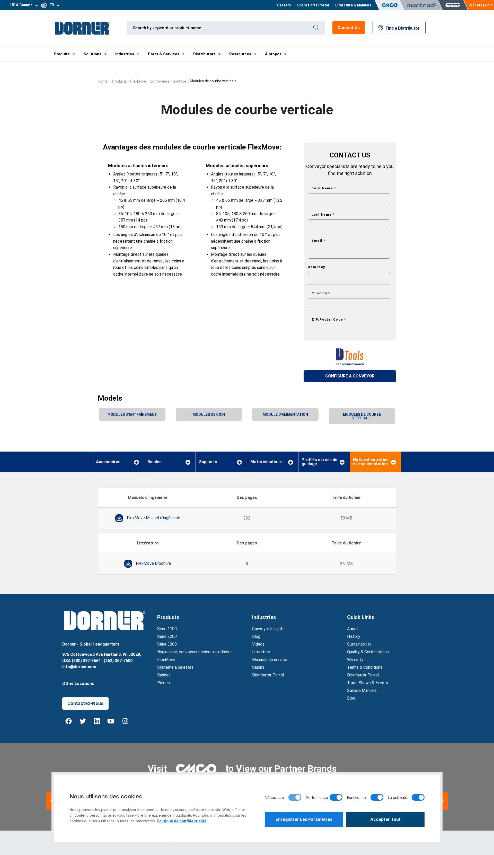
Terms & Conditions (364, 667)
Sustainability (359, 644)
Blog (256, 636)
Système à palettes (175, 667)
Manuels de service (269, 659)
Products (119, 81)
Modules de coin (209, 414)
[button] (442, 801)
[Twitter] (82, 721)
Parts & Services (163, 54)
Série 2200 (167, 636)
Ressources (240, 54)
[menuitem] (284, 5)
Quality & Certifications (368, 651)
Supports (208, 462)
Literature (261, 651)
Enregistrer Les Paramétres (304, 819)
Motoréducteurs (266, 462)
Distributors (204, 54)
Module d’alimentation (285, 414)
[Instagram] (125, 721)
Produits (62, 54)
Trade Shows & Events (367, 682)
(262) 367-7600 (118, 660)
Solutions (92, 54)
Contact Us (349, 27)
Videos (258, 644)
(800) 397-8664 (86, 660)
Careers (284, 5)
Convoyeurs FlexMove (168, 81)
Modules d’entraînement (132, 414)
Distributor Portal (268, 675)
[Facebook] (68, 721)
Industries (124, 54)
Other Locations (78, 683)
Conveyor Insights (268, 628)
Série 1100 (167, 628)
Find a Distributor (403, 28)
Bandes (154, 462)
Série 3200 (167, 644)
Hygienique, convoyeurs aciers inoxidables (195, 651)
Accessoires (108, 462)
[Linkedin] (97, 721)
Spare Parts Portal (313, 5)
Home (103, 81)
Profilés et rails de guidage (319, 462)
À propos (273, 54)
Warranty (355, 659)
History (353, 636)
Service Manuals (362, 690)
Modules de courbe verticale (362, 416)
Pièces (163, 682)
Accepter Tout (385, 819)
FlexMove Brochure (153, 563)
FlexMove (138, 81)
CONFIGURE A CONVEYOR (350, 376)
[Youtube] (111, 721)
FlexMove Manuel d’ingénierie (153, 517)
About (352, 628)
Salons (258, 667)
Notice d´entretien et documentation (371, 462)
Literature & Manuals (353, 5)
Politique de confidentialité (182, 821)
